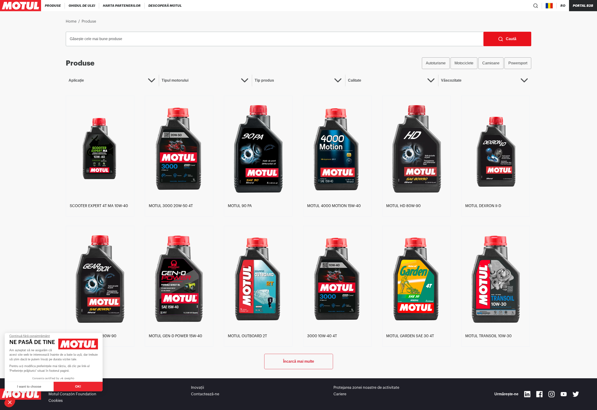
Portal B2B (583, 5)
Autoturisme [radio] (436, 63)
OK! (78, 386)
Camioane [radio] (491, 63)
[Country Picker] (549, 5)
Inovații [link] (197, 387)
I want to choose (29, 386)
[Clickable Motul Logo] (20, 5)
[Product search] (536, 5)
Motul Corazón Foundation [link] (72, 394)
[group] (476, 63)
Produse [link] (89, 21)
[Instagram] (551, 394)
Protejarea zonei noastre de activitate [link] (366, 387)
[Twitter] (576, 394)
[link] (100, 148)
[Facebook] (539, 394)
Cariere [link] (339, 394)
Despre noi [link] (58, 387)
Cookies (56, 401)
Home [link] (71, 21)
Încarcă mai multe (298, 361)
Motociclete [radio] (464, 63)
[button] (9, 402)
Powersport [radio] (517, 63)
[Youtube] (563, 394)
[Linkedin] (527, 394)
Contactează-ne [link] (205, 394)
